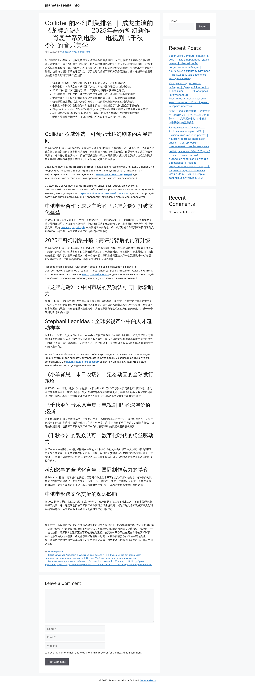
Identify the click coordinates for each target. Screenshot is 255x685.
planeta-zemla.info (62, 5)
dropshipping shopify (73, 227)
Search (173, 21)
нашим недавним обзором (82, 361)
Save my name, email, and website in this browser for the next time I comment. (95, 652)
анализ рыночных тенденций (114, 174)
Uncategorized (55, 551)
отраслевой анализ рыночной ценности (104, 193)
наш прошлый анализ (95, 274)
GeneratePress (148, 680)
